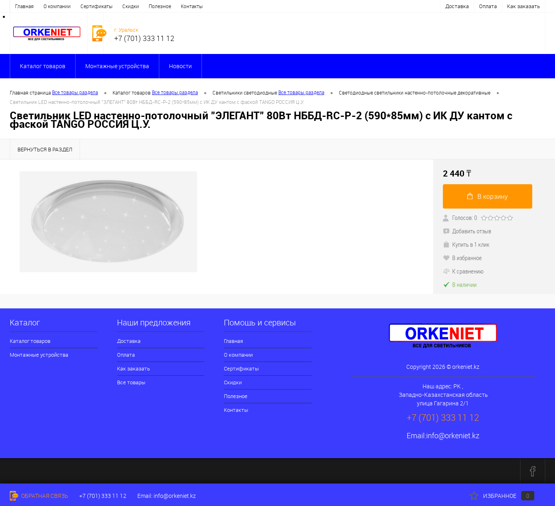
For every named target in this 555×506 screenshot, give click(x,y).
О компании (57, 6)
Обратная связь (44, 496)
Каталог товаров (42, 66)
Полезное (160, 6)
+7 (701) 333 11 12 (102, 496)
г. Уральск (126, 29)
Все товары (131, 382)
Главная (24, 6)
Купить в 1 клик (471, 244)
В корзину (492, 196)
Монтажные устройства (117, 66)
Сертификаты (96, 6)
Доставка (457, 6)
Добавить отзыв (471, 231)
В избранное (467, 258)
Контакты (192, 6)
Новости (180, 66)
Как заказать (523, 6)
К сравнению (467, 271)
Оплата (488, 6)
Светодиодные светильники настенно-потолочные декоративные (414, 92)
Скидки (130, 6)
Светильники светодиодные (244, 92)
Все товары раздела (75, 92)
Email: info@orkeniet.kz (166, 496)
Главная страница (30, 92)
